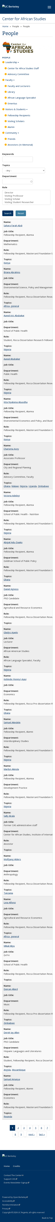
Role (4, 187)
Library (11, 91)
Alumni (11, 126)
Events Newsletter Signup (16, 1182)
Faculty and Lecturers (19, 86)
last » (43, 1135)
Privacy (6, 1208)
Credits (16, 1166)
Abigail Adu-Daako (13, 542)
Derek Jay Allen (11, 1032)
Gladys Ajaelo (11, 632)
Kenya (7, 262)
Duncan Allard (11, 989)
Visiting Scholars (16, 121)
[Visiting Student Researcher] (26, 202)
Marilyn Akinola (11, 769)
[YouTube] (23, 1161)
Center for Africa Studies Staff (23, 68)
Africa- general (11, 305)
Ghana (7, 486)
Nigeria (7, 349)
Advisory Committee (18, 74)
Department (9, 176)
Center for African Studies (24, 19)
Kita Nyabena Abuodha (16, 402)
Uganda (33, 486)
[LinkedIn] (17, 1161)
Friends (11, 138)
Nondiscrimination (11, 1205)
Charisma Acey (11, 448)
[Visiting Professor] (26, 195)
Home (5, 26)
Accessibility (8, 1201)
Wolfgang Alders (12, 859)
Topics (6, 165)
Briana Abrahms (12, 272)
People (6, 57)
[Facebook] (5, 1161)
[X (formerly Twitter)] (11, 1161)
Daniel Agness (11, 589)
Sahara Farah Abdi (13, 225)
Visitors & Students (15, 109)
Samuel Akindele (12, 722)
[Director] (26, 192)
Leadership (11, 62)
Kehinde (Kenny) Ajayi (15, 679)
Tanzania (8, 893)
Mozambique (19, 1069)
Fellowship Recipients (19, 115)
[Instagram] (29, 1161)
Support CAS (10, 1179)
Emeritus (12, 103)
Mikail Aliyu (9, 945)
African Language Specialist (22, 97)
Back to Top (47, 1218)
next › (33, 1135)
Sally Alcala (9, 815)
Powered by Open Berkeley (15, 1197)
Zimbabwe (43, 486)
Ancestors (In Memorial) (20, 144)
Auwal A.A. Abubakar (14, 315)
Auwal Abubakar (12, 358)
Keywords (8, 153)
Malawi (15, 486)
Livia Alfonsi (10, 902)
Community (11, 132)
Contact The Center (13, 1175)
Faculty (9, 79)
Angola (7, 1069)
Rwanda (8, 1116)
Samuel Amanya (12, 1079)
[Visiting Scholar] (26, 199)
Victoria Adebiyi (12, 495)
